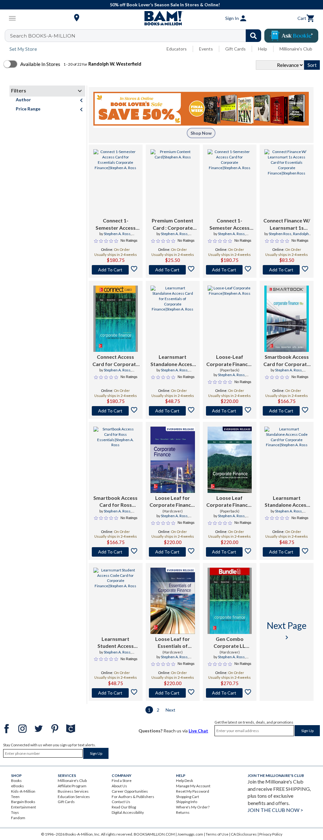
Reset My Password (192, 791)
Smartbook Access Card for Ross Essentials (115, 502)
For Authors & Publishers (133, 796)
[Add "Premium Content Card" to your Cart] (173, 270)
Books (16, 780)
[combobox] (137, 36)
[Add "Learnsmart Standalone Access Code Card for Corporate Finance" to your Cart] (286, 552)
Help (262, 48)
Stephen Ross (280, 233)
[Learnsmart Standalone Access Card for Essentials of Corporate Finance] (173, 318)
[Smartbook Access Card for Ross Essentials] (115, 459)
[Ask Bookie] (291, 36)
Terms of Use (217, 834)
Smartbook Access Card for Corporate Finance (286, 361)
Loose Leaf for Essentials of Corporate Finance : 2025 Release (173, 643)
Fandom (18, 817)
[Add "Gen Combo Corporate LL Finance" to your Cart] (230, 693)
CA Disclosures (244, 834)
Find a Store (122, 780)
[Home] (161, 18)
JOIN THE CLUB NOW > (275, 810)
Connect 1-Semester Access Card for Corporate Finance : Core (229, 224)
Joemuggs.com (190, 834)
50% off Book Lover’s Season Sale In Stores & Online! (165, 4)
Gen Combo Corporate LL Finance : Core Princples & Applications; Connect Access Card (229, 643)
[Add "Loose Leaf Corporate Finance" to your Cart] (230, 552)
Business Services (73, 791)
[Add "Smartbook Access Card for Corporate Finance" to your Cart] (286, 411)
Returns (183, 812)
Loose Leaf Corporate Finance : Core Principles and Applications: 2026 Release (229, 502)
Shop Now (201, 133)
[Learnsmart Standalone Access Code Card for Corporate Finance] (286, 459)
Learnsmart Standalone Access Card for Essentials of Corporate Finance (172, 361)
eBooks (17, 786)
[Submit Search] (253, 35)
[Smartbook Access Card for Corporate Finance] (286, 318)
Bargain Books (23, 801)
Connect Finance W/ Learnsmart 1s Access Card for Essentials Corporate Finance (286, 224)
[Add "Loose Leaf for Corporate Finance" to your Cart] (173, 552)
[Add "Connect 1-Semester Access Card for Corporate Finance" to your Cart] (230, 270)
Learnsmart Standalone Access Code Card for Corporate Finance (287, 502)
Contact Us (121, 801)
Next (170, 710)
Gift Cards (235, 48)
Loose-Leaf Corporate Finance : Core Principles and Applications (229, 361)
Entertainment (23, 807)
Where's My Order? (192, 807)
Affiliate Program (72, 786)
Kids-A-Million (23, 791)
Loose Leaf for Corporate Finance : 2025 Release (173, 502)
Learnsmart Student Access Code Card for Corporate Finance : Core (115, 643)
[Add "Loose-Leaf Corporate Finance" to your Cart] (230, 411)
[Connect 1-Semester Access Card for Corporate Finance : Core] (230, 182)
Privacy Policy (270, 834)
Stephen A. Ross (117, 233)
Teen (15, 796)
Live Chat (198, 730)
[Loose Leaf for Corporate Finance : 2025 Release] (173, 459)
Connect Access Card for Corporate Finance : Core (115, 361)
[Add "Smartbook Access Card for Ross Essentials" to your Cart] (115, 552)
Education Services (74, 796)
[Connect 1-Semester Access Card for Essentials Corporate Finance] (115, 182)
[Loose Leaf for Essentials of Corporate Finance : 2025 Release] (173, 601)
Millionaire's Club (295, 48)
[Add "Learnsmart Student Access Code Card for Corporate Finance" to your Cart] (115, 693)
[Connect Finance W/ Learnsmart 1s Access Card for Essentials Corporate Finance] (286, 182)
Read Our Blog (124, 807)
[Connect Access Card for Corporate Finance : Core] (115, 318)
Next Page (287, 630)
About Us (119, 786)
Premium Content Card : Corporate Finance (172, 224)
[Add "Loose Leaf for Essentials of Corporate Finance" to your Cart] (173, 693)
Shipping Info (186, 801)
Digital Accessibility (128, 812)
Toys (15, 812)
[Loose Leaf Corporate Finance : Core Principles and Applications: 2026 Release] (230, 459)
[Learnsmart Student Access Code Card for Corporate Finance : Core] (115, 601)
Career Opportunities (130, 791)
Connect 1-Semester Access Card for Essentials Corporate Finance (115, 224)
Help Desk (184, 780)
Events (206, 48)
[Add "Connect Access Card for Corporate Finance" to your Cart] (115, 411)
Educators (177, 48)
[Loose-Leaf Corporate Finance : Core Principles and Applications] (230, 318)
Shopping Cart (187, 796)
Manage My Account (193, 786)
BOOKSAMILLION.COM (154, 834)
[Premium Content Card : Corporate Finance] (173, 182)
